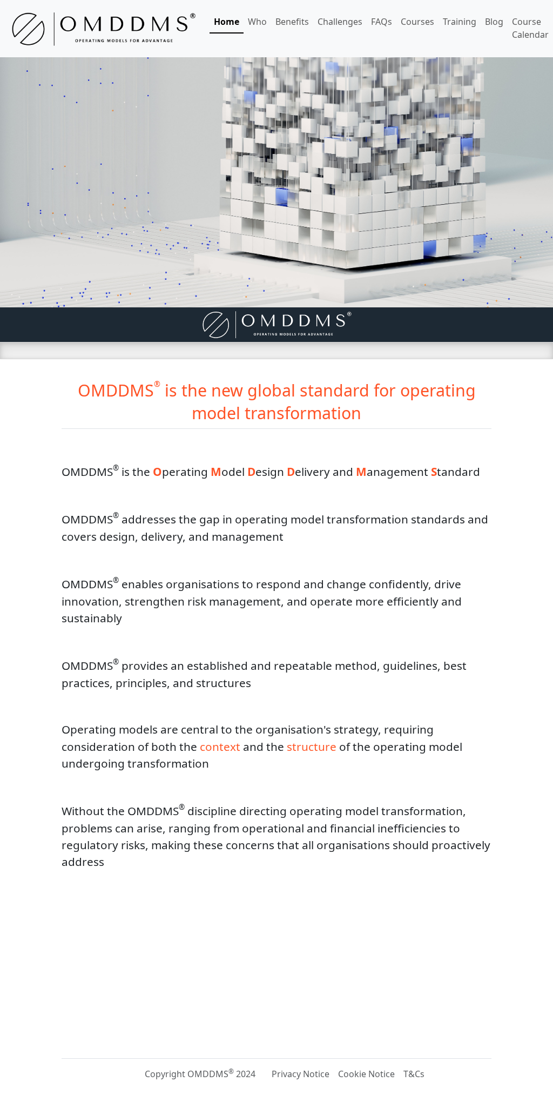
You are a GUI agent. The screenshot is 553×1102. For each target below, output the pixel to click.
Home (226, 22)
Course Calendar (530, 28)
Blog (494, 22)
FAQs (381, 22)
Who (257, 22)
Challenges (340, 22)
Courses (417, 22)
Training (459, 22)
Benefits (292, 22)
